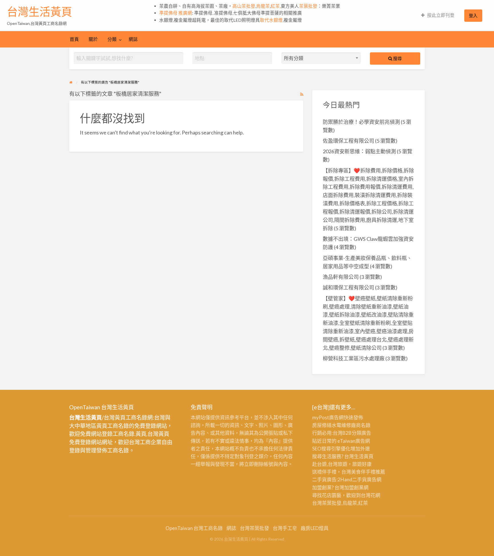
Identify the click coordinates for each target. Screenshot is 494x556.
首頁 (74, 39)
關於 (93, 39)
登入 (473, 15)
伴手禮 (368, 472)
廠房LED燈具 (314, 528)
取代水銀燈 (271, 20)
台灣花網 (370, 495)
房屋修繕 (322, 425)
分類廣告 (361, 433)
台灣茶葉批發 (326, 503)
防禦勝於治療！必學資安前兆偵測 (361, 122)
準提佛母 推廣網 (175, 12)
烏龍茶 (263, 6)
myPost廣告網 (328, 417)
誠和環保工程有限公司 (348, 287)
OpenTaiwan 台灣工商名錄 (194, 528)
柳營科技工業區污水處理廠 (354, 358)
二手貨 (359, 479)
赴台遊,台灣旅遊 (329, 464)
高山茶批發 (243, 6)
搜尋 (397, 58)
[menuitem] (437, 15)
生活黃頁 (363, 456)
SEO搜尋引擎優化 (331, 449)
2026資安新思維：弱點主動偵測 (359, 151)
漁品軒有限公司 (341, 277)
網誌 (133, 39)
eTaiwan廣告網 (353, 441)
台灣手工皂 (285, 528)
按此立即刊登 (441, 15)
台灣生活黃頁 (39, 12)
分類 (112, 39)
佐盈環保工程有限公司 (348, 141)
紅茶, (276, 6)
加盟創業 (354, 487)
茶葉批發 (308, 6)
